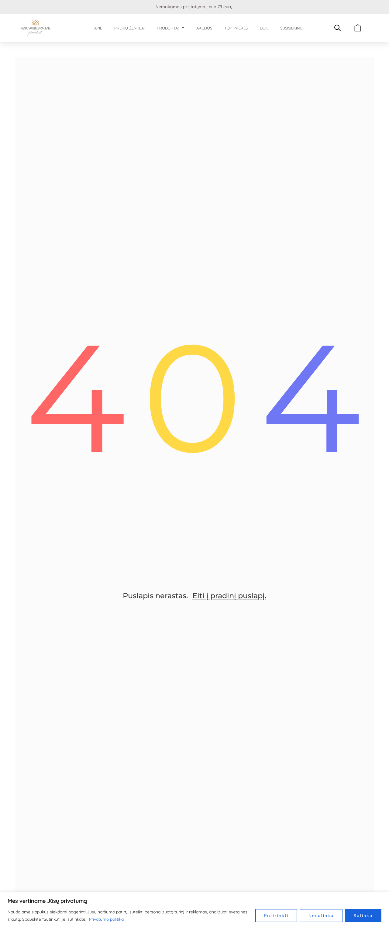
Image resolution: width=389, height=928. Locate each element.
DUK (264, 28)
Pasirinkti (276, 915)
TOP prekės (236, 28)
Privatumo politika (106, 919)
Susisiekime (291, 28)
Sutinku (363, 915)
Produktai (168, 28)
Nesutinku (321, 915)
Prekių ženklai (129, 28)
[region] (194, 910)
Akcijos (204, 28)
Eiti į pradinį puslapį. (229, 595)
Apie (98, 28)
